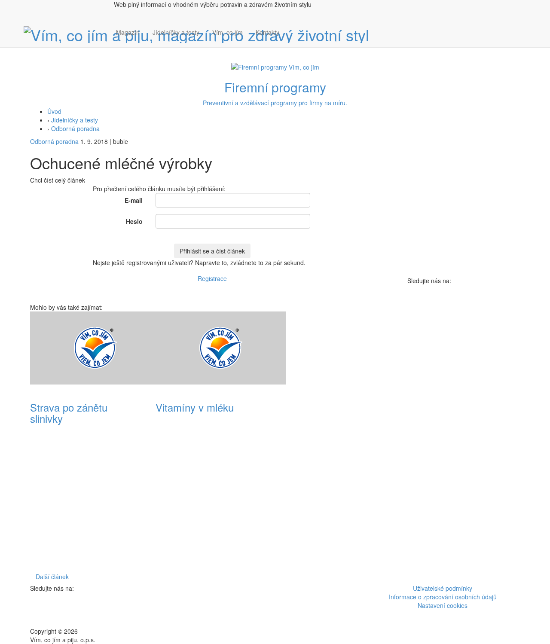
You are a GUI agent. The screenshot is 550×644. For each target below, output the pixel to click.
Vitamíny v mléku (195, 407)
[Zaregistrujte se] (292, 27)
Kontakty (267, 32)
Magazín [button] (128, 32)
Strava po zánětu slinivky (68, 413)
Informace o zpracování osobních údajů (443, 596)
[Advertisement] (337, 440)
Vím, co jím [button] (227, 32)
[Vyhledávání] (292, 40)
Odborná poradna (75, 128)
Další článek (52, 576)
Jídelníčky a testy (176, 32)
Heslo (134, 221)
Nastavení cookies (443, 605)
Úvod (54, 111)
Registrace (212, 278)
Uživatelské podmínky (442, 588)
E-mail (134, 200)
